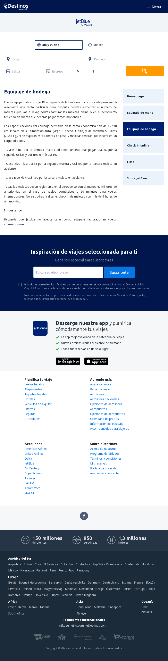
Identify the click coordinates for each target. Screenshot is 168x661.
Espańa (127, 582)
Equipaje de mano (140, 113)
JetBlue (29, 463)
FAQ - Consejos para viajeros (109, 428)
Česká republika (75, 582)
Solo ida (98, 45)
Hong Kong (83, 607)
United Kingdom (85, 595)
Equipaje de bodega (141, 129)
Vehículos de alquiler (38, 404)
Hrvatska (14, 589)
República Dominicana (107, 564)
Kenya (22, 607)
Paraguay (83, 570)
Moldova (71, 589)
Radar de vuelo (100, 389)
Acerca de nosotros (103, 449)
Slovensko (41, 595)
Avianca (30, 478)
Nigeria (44, 607)
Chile (38, 564)
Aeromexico (33, 488)
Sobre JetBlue (137, 178)
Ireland (27, 589)
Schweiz (66, 595)
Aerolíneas (97, 394)
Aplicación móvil (100, 384)
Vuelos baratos (35, 384)
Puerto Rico (66, 570)
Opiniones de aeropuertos (107, 414)
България (55, 582)
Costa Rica (83, 564)
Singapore (114, 607)
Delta (28, 458)
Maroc (33, 607)
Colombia (67, 564)
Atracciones (32, 419)
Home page (135, 96)
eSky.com (77, 625)
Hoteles (30, 399)
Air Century (32, 468)
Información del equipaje (106, 424)
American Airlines (36, 449)
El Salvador (51, 564)
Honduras (148, 564)
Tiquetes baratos (36, 394)
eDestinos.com (96, 625)
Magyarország (52, 589)
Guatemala (132, 564)
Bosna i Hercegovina (32, 582)
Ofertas (30, 409)
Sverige (27, 595)
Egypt (12, 607)
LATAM (29, 483)
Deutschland (110, 582)
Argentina (14, 564)
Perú (53, 570)
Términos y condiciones (105, 458)
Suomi (55, 595)
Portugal (139, 589)
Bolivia (28, 564)
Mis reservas (98, 463)
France (138, 582)
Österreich (113, 589)
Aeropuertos (98, 409)
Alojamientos (33, 389)
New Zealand (146, 609)
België (12, 582)
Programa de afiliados (104, 453)
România (14, 595)
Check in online (138, 145)
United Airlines (34, 453)
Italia (37, 589)
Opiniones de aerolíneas (106, 404)
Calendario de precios (104, 419)
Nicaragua (27, 570)
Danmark (94, 582)
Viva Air (29, 493)
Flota (130, 162)
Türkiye (81, 613)
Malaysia (100, 607)
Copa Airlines (33, 473)
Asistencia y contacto (104, 473)
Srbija (151, 589)
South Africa (16, 613)
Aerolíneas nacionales (104, 399)
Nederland (86, 589)
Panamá (41, 570)
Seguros (30, 414)
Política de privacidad (104, 468)
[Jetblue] (84, 24)
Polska (127, 589)
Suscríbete (119, 272)
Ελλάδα (150, 582)
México (13, 570)
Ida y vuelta (50, 45)
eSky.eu (64, 625)
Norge (99, 589)
